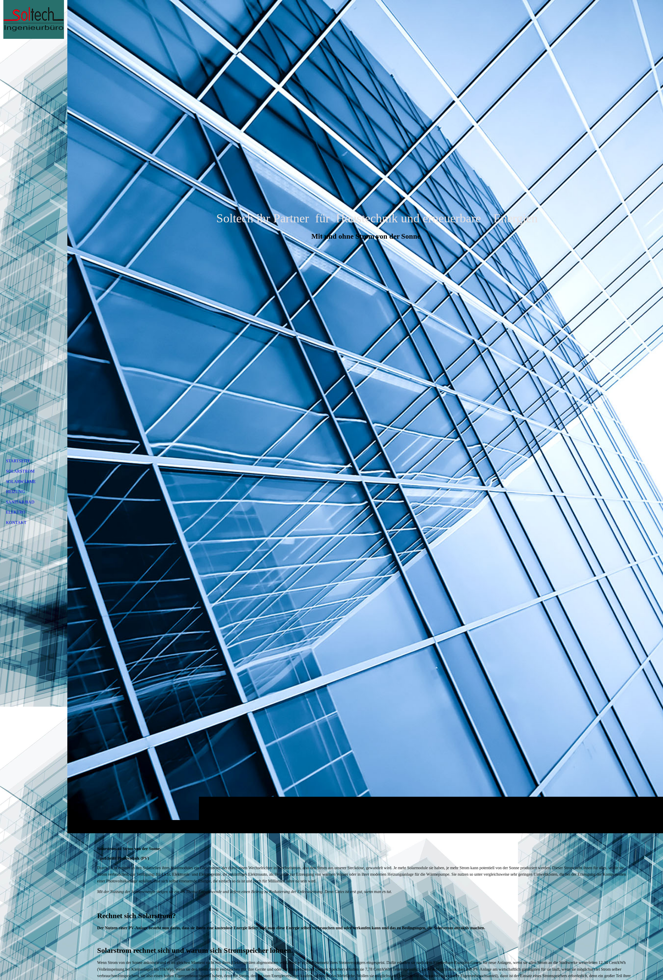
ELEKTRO (15, 512)
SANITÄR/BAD (20, 502)
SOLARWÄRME (21, 481)
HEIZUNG (15, 491)
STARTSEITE (18, 461)
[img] (365, 416)
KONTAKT (16, 522)
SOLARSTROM (20, 471)
